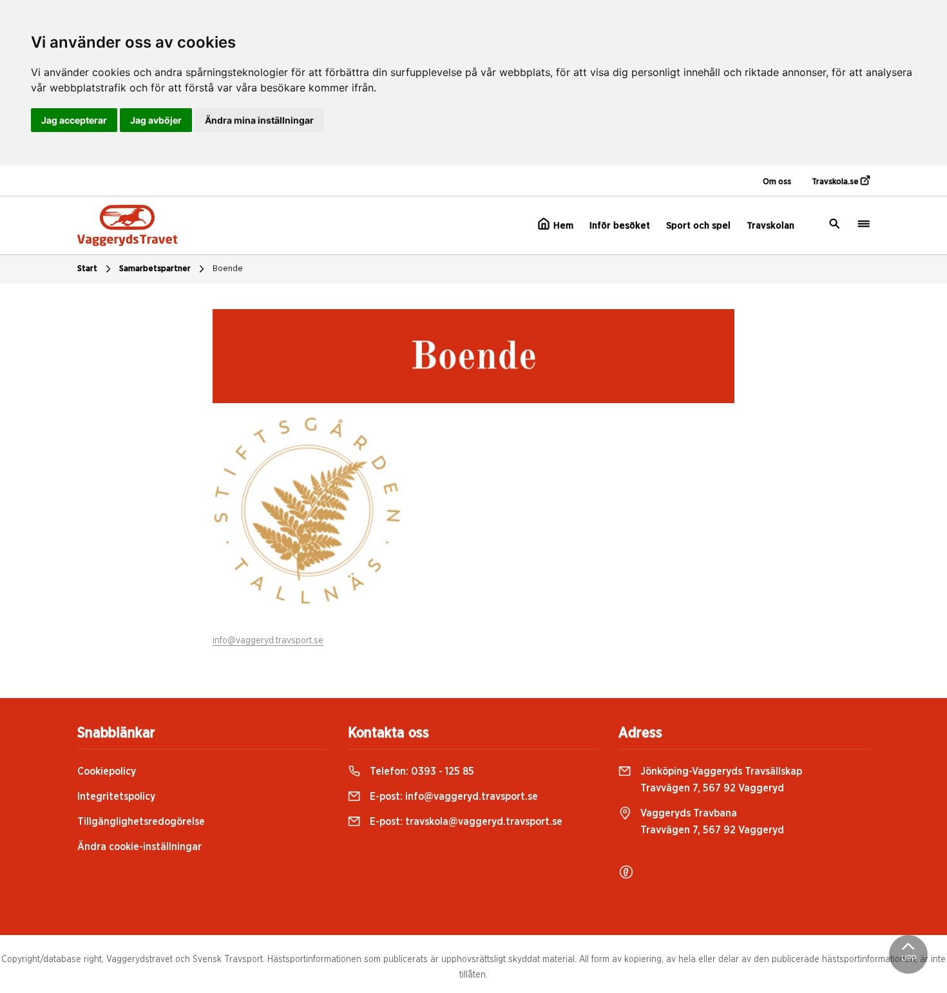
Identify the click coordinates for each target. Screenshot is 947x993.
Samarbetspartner (155, 269)
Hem (562, 226)
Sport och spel (698, 226)
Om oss (777, 182)
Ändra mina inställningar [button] (259, 120)
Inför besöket (619, 226)
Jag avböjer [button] (156, 120)
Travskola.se (836, 182)
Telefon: (420, 771)
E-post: (452, 796)
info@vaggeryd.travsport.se (268, 640)
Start (87, 269)
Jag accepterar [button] (74, 120)
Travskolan (770, 226)
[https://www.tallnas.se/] (307, 510)
